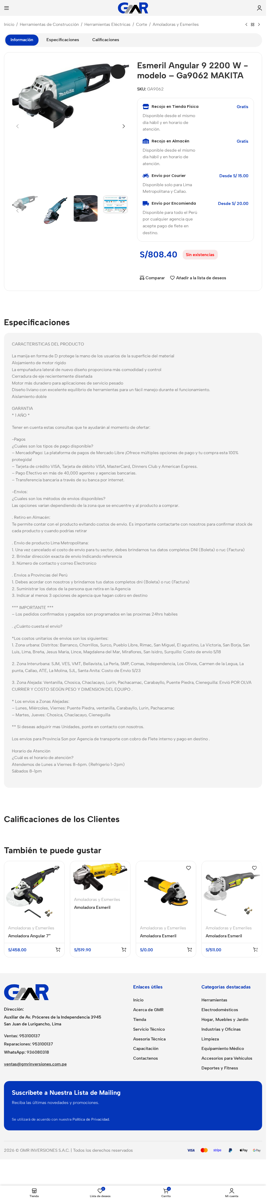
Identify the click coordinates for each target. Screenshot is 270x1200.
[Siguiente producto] (259, 25)
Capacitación (145, 1048)
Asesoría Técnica (149, 1038)
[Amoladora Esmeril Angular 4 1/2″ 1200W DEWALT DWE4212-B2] (100, 877)
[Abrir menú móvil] (6, 8)
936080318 (38, 1052)
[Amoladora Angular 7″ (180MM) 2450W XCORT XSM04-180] (34, 891)
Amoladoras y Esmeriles (176, 24)
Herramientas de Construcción (49, 24)
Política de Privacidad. (91, 1119)
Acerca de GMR (148, 1009)
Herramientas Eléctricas (107, 24)
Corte (141, 24)
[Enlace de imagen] (26, 991)
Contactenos (145, 1058)
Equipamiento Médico (222, 1048)
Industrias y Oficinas (221, 1029)
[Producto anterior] (246, 25)
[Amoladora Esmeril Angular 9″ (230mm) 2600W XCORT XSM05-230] (232, 891)
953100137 (29, 1035)
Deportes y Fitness (219, 1068)
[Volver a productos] (252, 25)
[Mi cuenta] (259, 8)
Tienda (139, 1019)
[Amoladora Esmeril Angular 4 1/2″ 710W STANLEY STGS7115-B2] (166, 891)
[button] (17, 126)
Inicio (9, 24)
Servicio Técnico (149, 1029)
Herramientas (214, 999)
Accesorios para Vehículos (226, 1058)
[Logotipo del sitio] (133, 7)
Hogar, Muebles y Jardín (224, 1019)
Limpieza (210, 1038)
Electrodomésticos (219, 1009)
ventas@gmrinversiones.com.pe (35, 1064)
